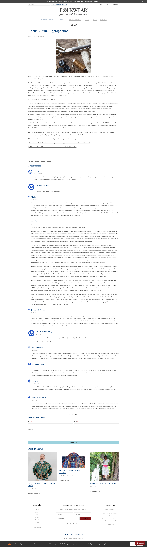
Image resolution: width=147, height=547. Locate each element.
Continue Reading (33, 493)
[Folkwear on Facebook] (70, 523)
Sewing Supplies (75, 20)
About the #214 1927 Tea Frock (103, 483)
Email (76, 421)
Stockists (37, 517)
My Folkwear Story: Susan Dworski (70, 471)
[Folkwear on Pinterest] (77, 523)
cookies (9, 544)
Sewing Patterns (47, 20)
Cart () (108, 4)
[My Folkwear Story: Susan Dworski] (73, 460)
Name (30, 421)
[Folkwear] (73, 12)
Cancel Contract (37, 527)
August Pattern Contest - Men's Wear (41, 484)
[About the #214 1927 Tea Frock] (104, 466)
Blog (95, 20)
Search (36, 525)
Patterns (37, 509)
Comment (31, 429)
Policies (37, 522)
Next (76, 414)
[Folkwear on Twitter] (67, 523)
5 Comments (70, 475)
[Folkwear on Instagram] (80, 523)
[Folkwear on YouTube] (73, 523)
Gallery (103, 20)
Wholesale (36, 519)
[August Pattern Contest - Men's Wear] (42, 466)
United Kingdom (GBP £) (58, 4)
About (87, 20)
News (73, 25)
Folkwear (70, 538)
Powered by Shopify (78, 538)
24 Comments (41, 36)
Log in (101, 4)
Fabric (61, 20)
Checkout (115, 4)
